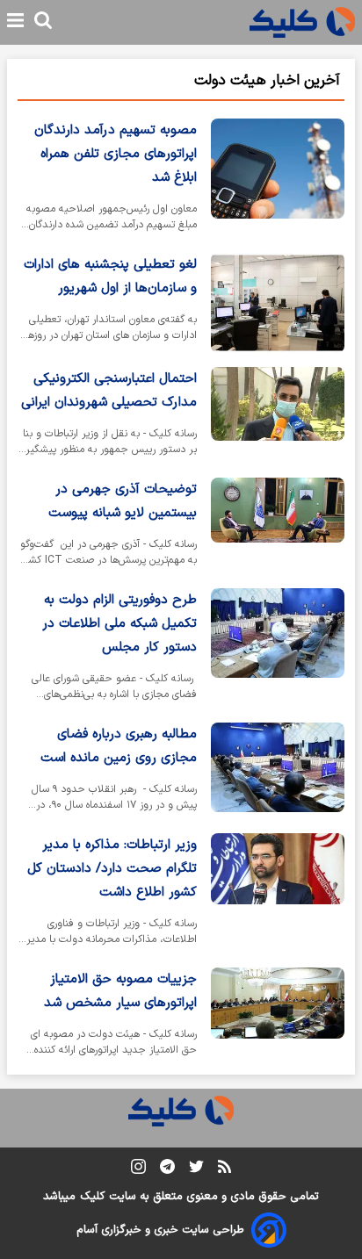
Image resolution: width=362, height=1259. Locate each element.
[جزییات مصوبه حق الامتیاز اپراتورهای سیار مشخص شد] (277, 1016)
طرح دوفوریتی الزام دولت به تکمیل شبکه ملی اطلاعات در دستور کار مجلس (119, 624)
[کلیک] (302, 22)
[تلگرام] (167, 1170)
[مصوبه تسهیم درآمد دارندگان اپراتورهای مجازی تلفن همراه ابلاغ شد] (277, 179)
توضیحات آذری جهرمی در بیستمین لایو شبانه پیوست (122, 501)
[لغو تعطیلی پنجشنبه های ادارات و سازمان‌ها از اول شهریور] (277, 303)
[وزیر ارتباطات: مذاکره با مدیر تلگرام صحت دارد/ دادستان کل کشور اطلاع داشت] (277, 893)
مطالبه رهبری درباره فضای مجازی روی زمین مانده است (118, 746)
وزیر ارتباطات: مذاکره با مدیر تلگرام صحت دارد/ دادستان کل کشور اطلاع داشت (112, 869)
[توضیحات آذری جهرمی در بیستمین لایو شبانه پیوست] (277, 526)
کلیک (92, 1196)
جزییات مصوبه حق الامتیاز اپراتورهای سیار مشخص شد (120, 991)
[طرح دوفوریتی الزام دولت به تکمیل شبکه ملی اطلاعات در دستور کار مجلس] (277, 648)
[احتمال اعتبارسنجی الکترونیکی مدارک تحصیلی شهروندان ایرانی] (277, 415)
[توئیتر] (196, 1170)
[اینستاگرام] (138, 1170)
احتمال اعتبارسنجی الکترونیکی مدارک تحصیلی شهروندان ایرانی (109, 391)
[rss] (224, 1169)
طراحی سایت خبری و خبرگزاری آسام (160, 1230)
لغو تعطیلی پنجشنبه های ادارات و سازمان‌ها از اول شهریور (110, 277)
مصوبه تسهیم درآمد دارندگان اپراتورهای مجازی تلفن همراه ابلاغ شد (115, 154)
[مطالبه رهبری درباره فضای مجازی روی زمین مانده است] (277, 771)
